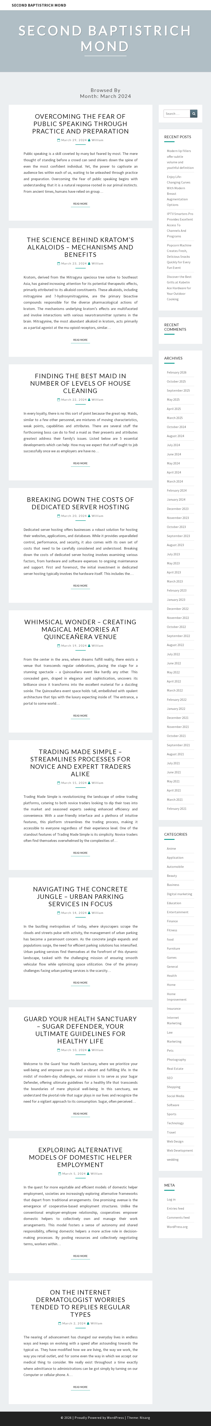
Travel (171, 1132)
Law (169, 1032)
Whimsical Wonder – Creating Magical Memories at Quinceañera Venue (80, 629)
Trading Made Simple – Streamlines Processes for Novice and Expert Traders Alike (80, 762)
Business (173, 885)
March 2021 (175, 799)
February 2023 (176, 590)
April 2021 (174, 790)
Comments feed (178, 1217)
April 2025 (174, 409)
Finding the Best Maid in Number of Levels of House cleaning (80, 383)
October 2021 (176, 736)
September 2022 (178, 636)
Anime (171, 848)
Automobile (175, 866)
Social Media (175, 1096)
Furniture (173, 948)
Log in (171, 1199)
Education (174, 903)
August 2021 (175, 754)
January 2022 (176, 709)
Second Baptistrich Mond (39, 5)
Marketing (174, 1041)
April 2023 (174, 572)
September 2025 (178, 390)
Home (171, 985)
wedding (173, 1159)
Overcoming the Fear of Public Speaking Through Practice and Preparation (80, 124)
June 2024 (174, 454)
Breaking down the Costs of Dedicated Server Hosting (80, 503)
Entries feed (175, 1208)
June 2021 (174, 772)
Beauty (172, 876)
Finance (172, 921)
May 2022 (173, 672)
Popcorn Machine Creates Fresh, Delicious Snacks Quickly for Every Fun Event (179, 256)
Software (173, 1105)
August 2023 (175, 545)
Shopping (174, 1087)
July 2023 (173, 554)
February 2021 (176, 808)
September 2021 (178, 745)
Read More (81, 203)
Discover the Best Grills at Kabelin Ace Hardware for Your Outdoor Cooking (179, 288)
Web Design (175, 1141)
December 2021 (178, 718)
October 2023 (176, 527)
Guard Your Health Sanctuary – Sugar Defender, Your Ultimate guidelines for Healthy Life (80, 1030)
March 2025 (175, 418)
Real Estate (175, 1068)
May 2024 (173, 463)
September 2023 (178, 536)
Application (175, 857)
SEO (170, 1078)
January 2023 (176, 600)
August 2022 (175, 645)
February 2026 (176, 372)
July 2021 (173, 763)
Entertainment (178, 912)
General (172, 966)
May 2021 (173, 781)
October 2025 (176, 381)
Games (172, 957)
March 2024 (175, 481)
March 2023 (175, 581)
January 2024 (176, 499)
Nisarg (145, 1418)
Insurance (174, 1008)
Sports (171, 1114)
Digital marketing (179, 894)
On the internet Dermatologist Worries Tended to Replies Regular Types (80, 1303)
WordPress (115, 1418)
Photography (176, 1059)
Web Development (180, 1150)
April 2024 (174, 472)
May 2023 (173, 563)
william (98, 140)
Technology (175, 1123)
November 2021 (178, 727)
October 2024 (176, 427)
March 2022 (175, 690)
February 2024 (176, 490)
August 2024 (175, 436)
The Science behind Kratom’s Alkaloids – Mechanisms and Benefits (80, 247)
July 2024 (173, 445)
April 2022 (174, 681)
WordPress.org (177, 1227)
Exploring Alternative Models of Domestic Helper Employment (80, 1157)
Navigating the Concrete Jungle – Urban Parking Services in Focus (80, 896)
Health (172, 975)
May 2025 (173, 399)
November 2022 (178, 618)
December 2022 (178, 609)
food (170, 939)
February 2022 (176, 699)
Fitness (172, 930)
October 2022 (176, 627)
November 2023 (178, 518)
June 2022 (174, 663)
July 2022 (173, 654)
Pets (170, 1050)
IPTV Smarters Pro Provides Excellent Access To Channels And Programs (180, 225)
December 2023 (178, 509)
